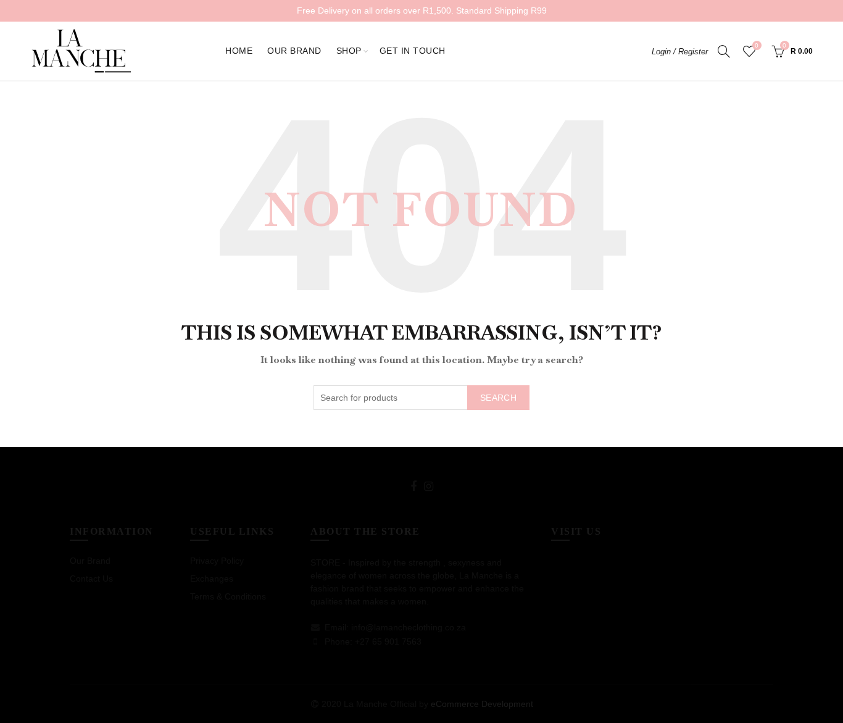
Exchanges (211, 578)
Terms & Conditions (228, 596)
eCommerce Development (482, 704)
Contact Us (91, 578)
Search (498, 398)
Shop (349, 51)
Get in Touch (413, 51)
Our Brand (294, 51)
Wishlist (756, 45)
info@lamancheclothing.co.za (408, 627)
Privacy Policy (217, 561)
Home (238, 51)
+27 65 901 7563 (388, 641)
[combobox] (421, 397)
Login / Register (680, 51)
